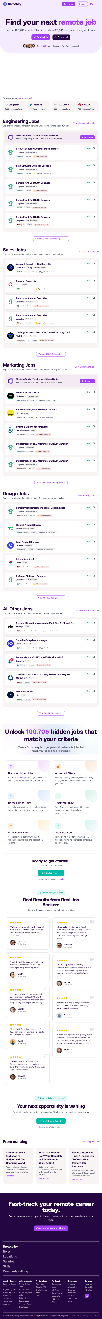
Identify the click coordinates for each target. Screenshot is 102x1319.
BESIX (18, 563)
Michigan (20, 340)
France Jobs (24, 1301)
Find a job (62, 37)
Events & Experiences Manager (32, 426)
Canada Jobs (24, 1289)
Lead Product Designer (28, 542)
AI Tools (71, 1295)
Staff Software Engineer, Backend (33, 165)
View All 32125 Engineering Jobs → (51, 239)
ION (17, 695)
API (53, 1302)
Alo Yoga (19, 627)
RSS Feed (55, 1299)
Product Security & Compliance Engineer (37, 148)
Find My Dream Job (49, 1121)
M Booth (19, 413)
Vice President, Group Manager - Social (36, 409)
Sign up (82, 4)
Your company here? (25, 98)
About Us (88, 1284)
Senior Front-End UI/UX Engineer (33, 183)
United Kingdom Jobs (25, 1293)
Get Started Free (49, 873)
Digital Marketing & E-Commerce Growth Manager (42, 443)
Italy (19, 682)
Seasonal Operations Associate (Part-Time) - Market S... (45, 623)
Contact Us (89, 1287)
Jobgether (20, 152)
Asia (19, 208)
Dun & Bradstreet (23, 430)
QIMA (18, 285)
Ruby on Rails (43, 1316)
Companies (56, 1284)
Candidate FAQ (58, 1293)
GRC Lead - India (24, 691)
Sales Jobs (7, 1304)
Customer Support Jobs (10, 1285)
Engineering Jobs (9, 1289)
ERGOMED (20, 678)
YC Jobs (55, 1290)
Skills (6, 1266)
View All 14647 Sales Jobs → (51, 354)
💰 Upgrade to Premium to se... (43, 173)
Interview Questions (72, 1291)
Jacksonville (21, 434)
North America (22, 272)
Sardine (19, 644)
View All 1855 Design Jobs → (51, 598)
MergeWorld (21, 396)
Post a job (68, 4)
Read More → (11, 1176)
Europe (20, 156)
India (19, 699)
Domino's (20, 661)
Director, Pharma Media (28, 392)
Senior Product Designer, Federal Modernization (41, 507)
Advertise (88, 1290)
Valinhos (20, 289)
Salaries (8, 1261)
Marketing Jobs (9, 1292)
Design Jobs (8, 1301)
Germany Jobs (24, 1304)
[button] (51, 152)
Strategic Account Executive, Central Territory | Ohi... (43, 332)
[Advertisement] (51, 71)
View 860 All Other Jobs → (51, 713)
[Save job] (94, 148)
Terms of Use (76, 1316)
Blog (70, 1301)
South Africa (21, 469)
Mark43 (19, 336)
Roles (7, 1251)
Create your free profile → (51, 1228)
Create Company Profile (42, 1291)
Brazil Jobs (23, 1307)
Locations (10, 1256)
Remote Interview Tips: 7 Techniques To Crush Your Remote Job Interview (83, 1159)
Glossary (71, 1284)
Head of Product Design (28, 525)
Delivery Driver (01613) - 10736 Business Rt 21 (40, 657)
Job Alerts (56, 1296)
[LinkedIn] (87, 1296)
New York (21, 417)
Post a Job (40, 1284)
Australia (20, 306)
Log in (61, 879)
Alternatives (72, 1287)
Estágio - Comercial (26, 281)
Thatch (19, 528)
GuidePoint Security (24, 268)
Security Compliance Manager (32, 640)
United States (22, 515)
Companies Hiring (15, 1271)
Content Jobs (8, 1298)
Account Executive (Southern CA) (33, 264)
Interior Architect (25, 559)
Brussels (20, 567)
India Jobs (23, 1298)
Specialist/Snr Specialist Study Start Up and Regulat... (44, 674)
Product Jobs (8, 1295)
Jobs (54, 1287)
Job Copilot (72, 1298)
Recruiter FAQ (41, 1287)
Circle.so (19, 546)
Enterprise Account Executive (31, 298)
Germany (21, 323)
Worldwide (21, 451)
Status (97, 1316)
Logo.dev (64, 1316)
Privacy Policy (87, 1316)
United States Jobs (24, 1285)
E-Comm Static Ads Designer (31, 576)
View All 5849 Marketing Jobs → (51, 482)
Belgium (20, 225)
